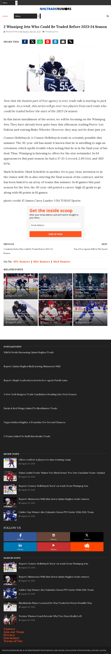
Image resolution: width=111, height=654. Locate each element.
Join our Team (14, 632)
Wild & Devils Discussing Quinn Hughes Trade (29, 352)
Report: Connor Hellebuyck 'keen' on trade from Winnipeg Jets (20, 289)
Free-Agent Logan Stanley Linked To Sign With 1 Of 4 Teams (88, 316)
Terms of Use (13, 641)
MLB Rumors (61, 261)
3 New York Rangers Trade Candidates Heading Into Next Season (40, 394)
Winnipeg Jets (51, 31)
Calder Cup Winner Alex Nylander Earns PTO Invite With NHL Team (56, 512)
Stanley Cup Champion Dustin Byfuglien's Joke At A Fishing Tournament (20, 316)
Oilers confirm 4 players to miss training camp (45, 459)
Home (5, 16)
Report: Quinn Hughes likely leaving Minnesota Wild (32, 366)
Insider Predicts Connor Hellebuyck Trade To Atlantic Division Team (89, 289)
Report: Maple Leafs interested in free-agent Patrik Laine (36, 380)
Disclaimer (12, 638)
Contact (9, 629)
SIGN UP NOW (55, 234)
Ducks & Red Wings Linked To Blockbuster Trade (30, 408)
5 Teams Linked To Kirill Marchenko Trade (27, 436)
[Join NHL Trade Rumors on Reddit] (87, 545)
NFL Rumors (21, 261)
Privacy (9, 635)
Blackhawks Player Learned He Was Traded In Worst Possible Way (55, 603)
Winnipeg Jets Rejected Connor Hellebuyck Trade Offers (53, 289)
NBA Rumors (41, 261)
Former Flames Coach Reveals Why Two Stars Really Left (50, 616)
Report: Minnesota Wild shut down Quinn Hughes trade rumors (54, 499)
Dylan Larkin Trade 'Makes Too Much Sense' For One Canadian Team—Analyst (62, 472)
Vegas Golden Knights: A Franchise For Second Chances (34, 422)
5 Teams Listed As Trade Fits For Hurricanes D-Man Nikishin (55, 316)
